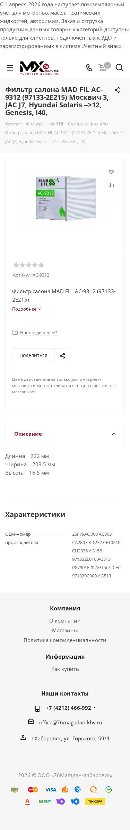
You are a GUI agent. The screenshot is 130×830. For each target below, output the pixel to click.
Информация (65, 656)
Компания (65, 608)
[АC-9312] (67, 202)
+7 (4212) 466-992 (68, 707)
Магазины (65, 630)
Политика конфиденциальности (65, 639)
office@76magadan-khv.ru (70, 722)
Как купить (65, 668)
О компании (65, 620)
